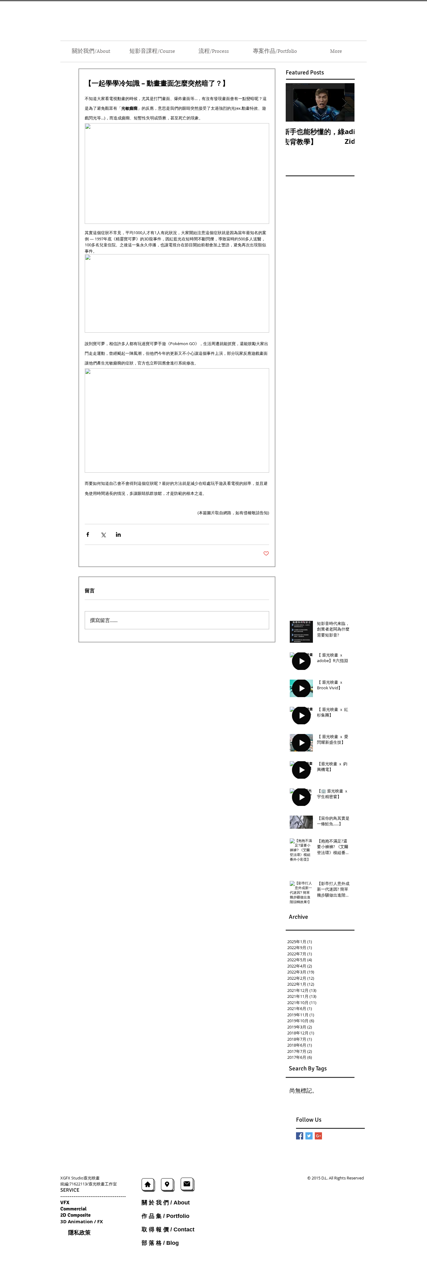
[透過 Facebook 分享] (88, 534)
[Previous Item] (296, 102)
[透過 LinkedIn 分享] (118, 534)
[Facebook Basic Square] (299, 1135)
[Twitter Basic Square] (309, 1135)
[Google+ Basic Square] (318, 1135)
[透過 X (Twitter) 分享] (103, 534)
